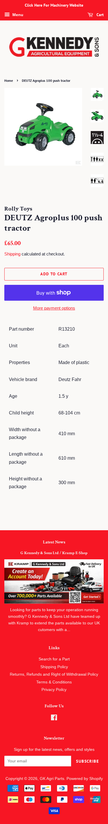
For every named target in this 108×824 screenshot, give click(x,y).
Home (8, 80)
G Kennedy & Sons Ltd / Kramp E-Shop (54, 553)
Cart (99, 14)
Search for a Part (54, 659)
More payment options (54, 308)
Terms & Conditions (54, 682)
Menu (17, 14)
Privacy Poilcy (54, 689)
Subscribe (87, 761)
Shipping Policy (54, 667)
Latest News (54, 542)
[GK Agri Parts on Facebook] (54, 719)
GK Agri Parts (52, 778)
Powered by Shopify (85, 778)
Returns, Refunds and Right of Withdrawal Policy (54, 674)
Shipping (12, 253)
